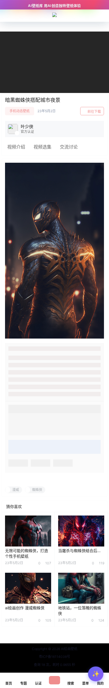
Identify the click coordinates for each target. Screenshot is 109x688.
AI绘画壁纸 (68, 649)
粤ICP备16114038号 (54, 657)
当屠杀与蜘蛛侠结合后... (79, 550)
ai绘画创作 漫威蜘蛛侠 (24, 607)
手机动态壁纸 (20, 111)
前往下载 (94, 111)
